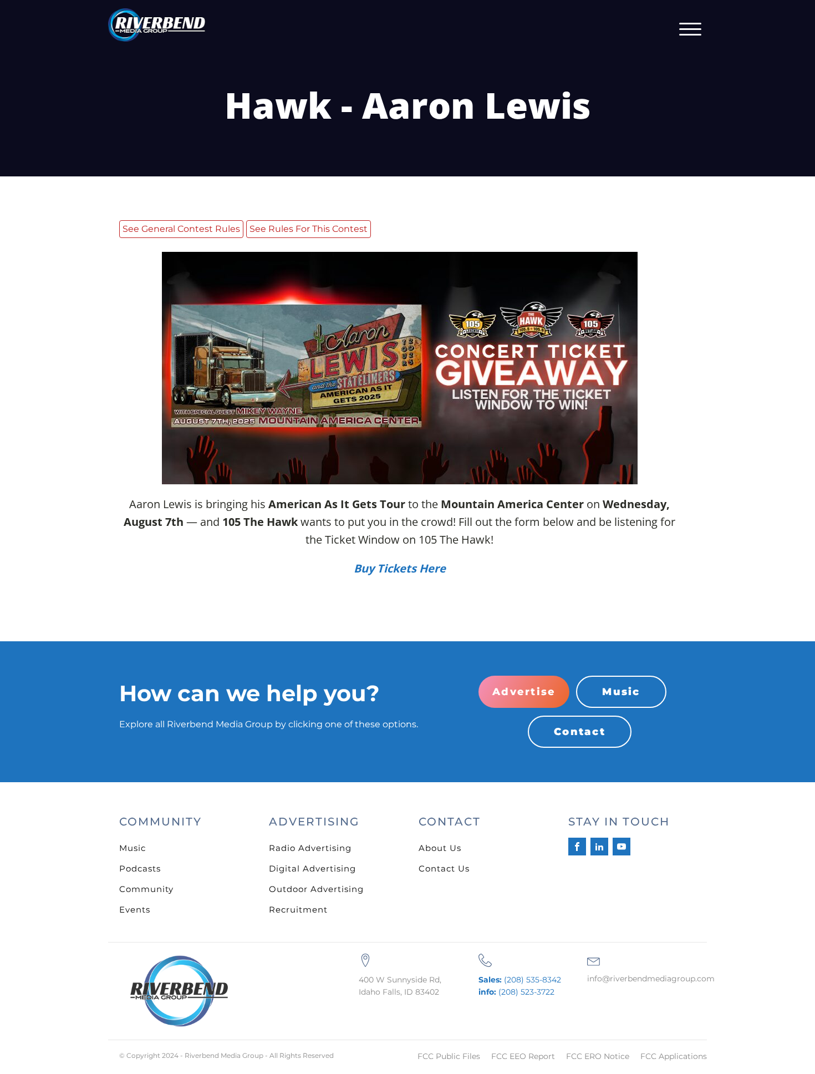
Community (146, 889)
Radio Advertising (310, 848)
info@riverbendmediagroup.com (651, 979)
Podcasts (140, 868)
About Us (440, 848)
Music (621, 692)
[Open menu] (690, 29)
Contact (579, 732)
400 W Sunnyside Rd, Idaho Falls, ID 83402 (400, 986)
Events (134, 909)
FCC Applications (673, 1056)
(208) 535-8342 (519, 980)
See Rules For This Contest (308, 229)
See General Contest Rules (181, 229)
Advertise (524, 692)
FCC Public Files (448, 1056)
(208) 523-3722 (516, 992)
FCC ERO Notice (597, 1056)
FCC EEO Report (523, 1056)
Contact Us (444, 868)
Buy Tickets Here (400, 568)
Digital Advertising (312, 868)
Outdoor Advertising (316, 889)
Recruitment (298, 909)
